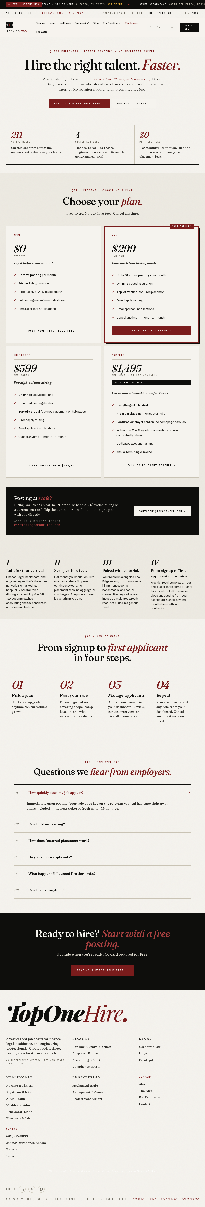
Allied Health (15, 1099)
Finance (40, 23)
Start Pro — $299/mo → (151, 330)
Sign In (161, 27)
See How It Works (134, 103)
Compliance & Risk (86, 1066)
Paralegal (146, 1060)
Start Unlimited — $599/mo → (53, 465)
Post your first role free (79, 103)
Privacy (11, 1149)
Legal (52, 23)
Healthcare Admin (19, 1105)
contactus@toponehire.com (37, 525)
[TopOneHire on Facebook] (41, 1189)
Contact (144, 1104)
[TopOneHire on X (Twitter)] (31, 1189)
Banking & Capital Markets (91, 1047)
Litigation (145, 1053)
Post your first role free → (53, 330)
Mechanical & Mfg (85, 1085)
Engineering (82, 23)
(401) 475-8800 (17, 1136)
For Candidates (112, 23)
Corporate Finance (85, 1053)
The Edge (41, 31)
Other (96, 23)
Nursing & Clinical (19, 1085)
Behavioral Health (19, 1112)
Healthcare (65, 23)
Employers (131, 23)
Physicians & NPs (18, 1092)
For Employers (149, 1097)
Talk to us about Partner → (151, 465)
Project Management (87, 1099)
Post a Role (187, 27)
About (143, 1084)
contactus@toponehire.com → (162, 511)
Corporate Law (149, 1047)
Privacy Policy (146, 1171)
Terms (10, 1156)
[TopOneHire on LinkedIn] (22, 1189)
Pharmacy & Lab (18, 1118)
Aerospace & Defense (87, 1092)
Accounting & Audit (86, 1060)
